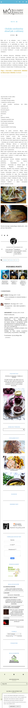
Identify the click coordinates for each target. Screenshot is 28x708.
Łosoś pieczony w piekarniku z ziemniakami (14, 470)
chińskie (5, 260)
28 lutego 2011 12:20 (14, 295)
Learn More (12, 706)
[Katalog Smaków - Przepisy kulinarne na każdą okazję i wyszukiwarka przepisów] (14, 662)
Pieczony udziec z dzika (14, 453)
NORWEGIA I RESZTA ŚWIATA (10, 597)
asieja (6, 295)
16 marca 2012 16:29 (18, 312)
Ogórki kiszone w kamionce (14, 485)
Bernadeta (18, 524)
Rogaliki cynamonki (14, 595)
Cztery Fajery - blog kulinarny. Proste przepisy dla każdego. (11, 607)
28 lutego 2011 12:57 (17, 303)
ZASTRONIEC (6, 618)
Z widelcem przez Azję (19, 66)
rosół (11, 260)
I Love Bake (6, 593)
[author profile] (14, 240)
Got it (18, 706)
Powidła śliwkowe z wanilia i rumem (14, 377)
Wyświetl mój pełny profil (17, 527)
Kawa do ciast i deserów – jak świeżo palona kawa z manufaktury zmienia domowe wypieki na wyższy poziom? (16, 612)
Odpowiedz (7, 299)
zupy (16, 260)
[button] (14, 21)
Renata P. (7, 303)
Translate (19, 636)
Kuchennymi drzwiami (9, 586)
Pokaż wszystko (20, 627)
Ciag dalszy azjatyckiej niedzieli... (9, 251)
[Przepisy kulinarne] (14, 576)
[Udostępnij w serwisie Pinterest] (7, 236)
